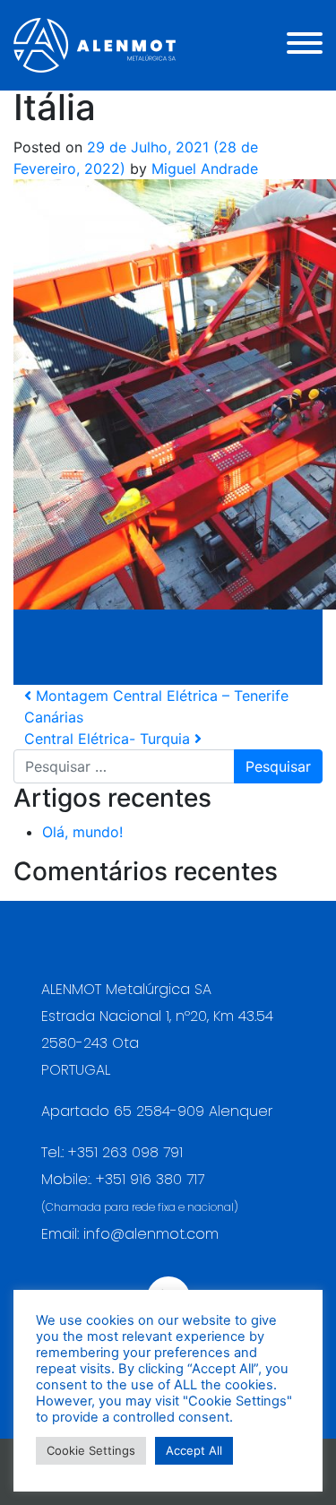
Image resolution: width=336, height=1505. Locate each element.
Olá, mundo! (82, 832)
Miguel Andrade (202, 168)
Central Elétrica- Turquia (109, 739)
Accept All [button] (194, 1450)
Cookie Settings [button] (91, 1450)
